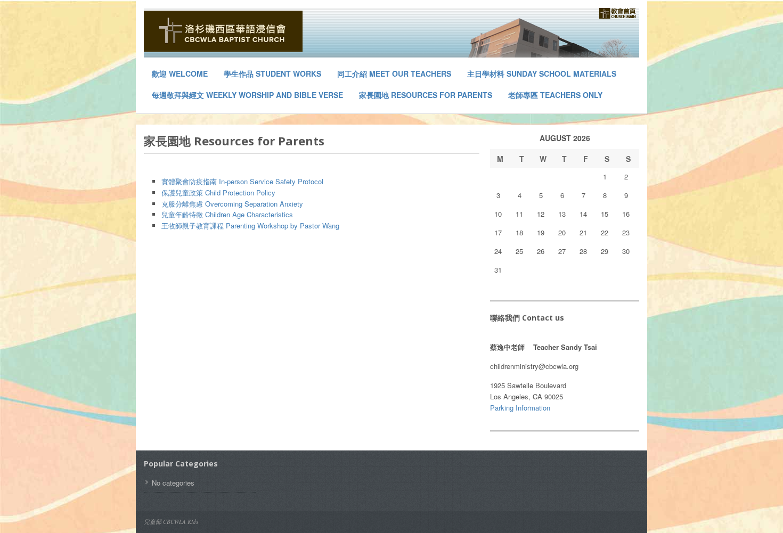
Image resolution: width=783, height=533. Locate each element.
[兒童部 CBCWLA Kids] (224, 31)
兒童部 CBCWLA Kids (171, 522)
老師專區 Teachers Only (555, 94)
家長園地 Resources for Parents (425, 94)
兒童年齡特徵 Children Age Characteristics (227, 214)
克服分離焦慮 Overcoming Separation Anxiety (232, 204)
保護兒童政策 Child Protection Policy (218, 192)
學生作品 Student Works (272, 73)
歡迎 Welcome (180, 73)
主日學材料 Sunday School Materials (541, 73)
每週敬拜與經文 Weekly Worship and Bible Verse (247, 94)
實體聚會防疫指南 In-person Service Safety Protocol (242, 181)
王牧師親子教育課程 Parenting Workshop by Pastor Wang (250, 225)
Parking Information (520, 408)
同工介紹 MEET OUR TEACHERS (394, 73)
